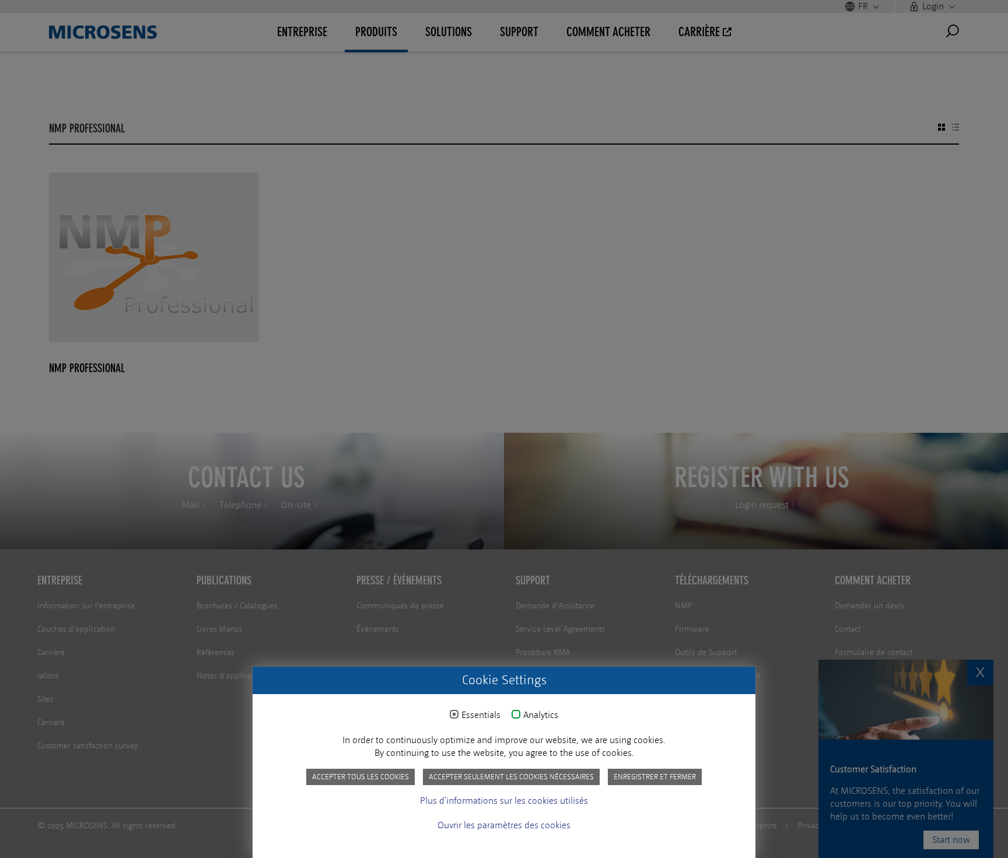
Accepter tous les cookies (360, 776)
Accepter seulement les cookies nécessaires (511, 776)
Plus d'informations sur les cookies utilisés (504, 800)
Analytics (540, 715)
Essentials (481, 715)
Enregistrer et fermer (655, 776)
